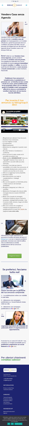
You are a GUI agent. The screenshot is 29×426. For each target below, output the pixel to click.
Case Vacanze (6, 402)
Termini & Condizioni (8, 389)
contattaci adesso (10, 359)
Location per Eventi (7, 403)
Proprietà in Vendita (8, 399)
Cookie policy (18, 423)
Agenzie (5, 413)
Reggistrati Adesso (14, 256)
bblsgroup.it (5, 239)
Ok (8, 423)
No (12, 423)
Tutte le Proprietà (7, 397)
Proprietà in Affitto (7, 400)
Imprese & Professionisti (9, 411)
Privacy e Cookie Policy (8, 388)
